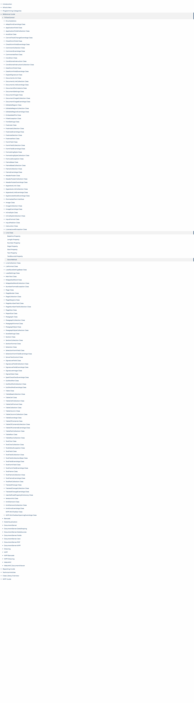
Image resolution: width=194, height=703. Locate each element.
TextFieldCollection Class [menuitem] (15, 455)
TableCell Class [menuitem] (11, 397)
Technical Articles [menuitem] (9, 572)
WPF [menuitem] (6, 552)
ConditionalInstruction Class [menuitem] (16, 61)
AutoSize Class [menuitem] (11, 34)
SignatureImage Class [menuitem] (14, 371)
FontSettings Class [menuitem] (12, 122)
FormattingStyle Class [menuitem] (14, 152)
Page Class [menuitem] (10, 290)
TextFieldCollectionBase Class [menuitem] (17, 458)
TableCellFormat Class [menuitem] (14, 404)
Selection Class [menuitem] (11, 347)
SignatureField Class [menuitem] (13, 360)
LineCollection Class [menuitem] (13, 263)
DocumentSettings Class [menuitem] (15, 91)
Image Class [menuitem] (10, 202)
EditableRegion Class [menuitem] (13, 105)
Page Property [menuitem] (12, 246)
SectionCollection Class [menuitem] (14, 340)
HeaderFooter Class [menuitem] (13, 175)
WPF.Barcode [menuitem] (9, 555)
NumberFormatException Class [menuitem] (17, 286)
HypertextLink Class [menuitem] (13, 186)
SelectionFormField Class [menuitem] (15, 350)
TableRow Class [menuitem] (11, 434)
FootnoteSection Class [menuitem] (14, 135)
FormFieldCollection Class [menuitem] (15, 145)
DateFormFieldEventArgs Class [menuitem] (17, 71)
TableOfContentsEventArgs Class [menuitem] (18, 428)
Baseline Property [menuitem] (13, 236)
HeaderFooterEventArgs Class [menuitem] (16, 182)
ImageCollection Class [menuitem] (14, 206)
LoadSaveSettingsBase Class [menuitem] (16, 270)
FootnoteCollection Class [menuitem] (15, 128)
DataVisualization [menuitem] (10, 522)
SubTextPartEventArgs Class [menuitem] (16, 387)
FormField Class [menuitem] (11, 142)
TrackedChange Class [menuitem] (13, 485)
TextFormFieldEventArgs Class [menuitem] (17, 468)
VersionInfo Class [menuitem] (12, 498)
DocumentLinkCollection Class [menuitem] (17, 81)
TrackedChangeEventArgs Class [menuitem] (17, 492)
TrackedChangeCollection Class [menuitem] (17, 488)
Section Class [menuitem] (10, 337)
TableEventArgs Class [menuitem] (13, 418)
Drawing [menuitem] (7, 549)
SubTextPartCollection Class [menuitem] (16, 384)
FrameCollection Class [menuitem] (14, 169)
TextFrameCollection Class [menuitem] (15, 475)
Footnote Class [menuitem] (11, 125)
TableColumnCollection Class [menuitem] (16, 414)
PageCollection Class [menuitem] (13, 296)
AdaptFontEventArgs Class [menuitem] (15, 24)
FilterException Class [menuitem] (13, 118)
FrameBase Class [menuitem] (12, 162)
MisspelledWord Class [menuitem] (14, 280)
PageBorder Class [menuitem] (12, 293)
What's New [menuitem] (7, 7)
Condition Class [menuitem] (11, 58)
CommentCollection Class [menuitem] (15, 48)
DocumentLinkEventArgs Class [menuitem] (17, 85)
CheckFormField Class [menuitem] (14, 41)
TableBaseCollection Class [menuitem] (15, 394)
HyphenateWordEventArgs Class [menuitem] (18, 196)
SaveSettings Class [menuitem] (12, 334)
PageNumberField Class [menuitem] (14, 303)
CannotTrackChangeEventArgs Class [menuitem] (19, 38)
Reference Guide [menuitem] (9, 14)
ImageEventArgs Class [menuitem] (14, 209)
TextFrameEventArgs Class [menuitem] (15, 478)
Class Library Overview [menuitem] (11, 576)
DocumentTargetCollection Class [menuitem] (18, 98)
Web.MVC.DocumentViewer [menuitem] (14, 565)
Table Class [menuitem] (10, 391)
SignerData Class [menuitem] (12, 374)
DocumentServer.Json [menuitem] (12, 539)
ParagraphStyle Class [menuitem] (13, 327)
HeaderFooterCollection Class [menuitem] (16, 179)
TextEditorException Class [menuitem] (15, 448)
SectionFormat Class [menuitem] (13, 344)
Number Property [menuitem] (13, 243)
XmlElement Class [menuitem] (12, 502)
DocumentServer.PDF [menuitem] (12, 542)
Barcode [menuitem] (7, 518)
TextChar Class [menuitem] (11, 441)
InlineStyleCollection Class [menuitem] (15, 216)
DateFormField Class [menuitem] (13, 68)
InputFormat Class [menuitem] (12, 219)
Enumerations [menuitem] (11, 21)
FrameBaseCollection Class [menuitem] (15, 165)
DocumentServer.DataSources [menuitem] (15, 532)
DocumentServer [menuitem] (10, 525)
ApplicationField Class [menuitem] (14, 28)
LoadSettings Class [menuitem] (13, 273)
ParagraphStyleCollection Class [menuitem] (17, 330)
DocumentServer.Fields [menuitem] (12, 535)
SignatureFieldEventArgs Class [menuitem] (17, 367)
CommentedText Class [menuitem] (14, 54)
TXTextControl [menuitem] (9, 17)
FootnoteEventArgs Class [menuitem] (15, 132)
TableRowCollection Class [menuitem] (15, 438)
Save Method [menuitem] (12, 259)
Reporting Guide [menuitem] (9, 569)
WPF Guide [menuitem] (7, 579)
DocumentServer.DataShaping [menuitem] (15, 528)
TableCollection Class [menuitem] (13, 407)
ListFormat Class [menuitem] (12, 266)
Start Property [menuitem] (12, 249)
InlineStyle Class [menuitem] (12, 212)
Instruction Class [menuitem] (12, 226)
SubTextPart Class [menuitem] (12, 381)
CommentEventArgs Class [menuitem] (15, 51)
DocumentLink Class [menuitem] (13, 78)
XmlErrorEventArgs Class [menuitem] (15, 508)
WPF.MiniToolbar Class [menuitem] (14, 512)
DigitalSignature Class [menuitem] (14, 75)
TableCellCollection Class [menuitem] (15, 401)
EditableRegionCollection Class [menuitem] (17, 108)
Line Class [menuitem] (9, 233)
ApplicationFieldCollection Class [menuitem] (17, 31)
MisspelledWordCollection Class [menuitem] (17, 283)
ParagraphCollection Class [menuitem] (15, 320)
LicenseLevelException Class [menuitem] (16, 229)
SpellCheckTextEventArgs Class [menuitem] (17, 377)
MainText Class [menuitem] (11, 276)
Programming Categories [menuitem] (12, 11)
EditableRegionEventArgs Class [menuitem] (17, 112)
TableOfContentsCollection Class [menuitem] (18, 424)
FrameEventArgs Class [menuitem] (14, 172)
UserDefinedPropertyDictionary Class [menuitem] (19, 495)
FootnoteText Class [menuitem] (12, 138)
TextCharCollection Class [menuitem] (15, 444)
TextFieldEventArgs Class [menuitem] (15, 461)
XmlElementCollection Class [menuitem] (16, 505)
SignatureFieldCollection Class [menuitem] (17, 364)
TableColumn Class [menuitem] (13, 411)
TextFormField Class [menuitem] (13, 465)
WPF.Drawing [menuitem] (9, 559)
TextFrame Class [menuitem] (12, 471)
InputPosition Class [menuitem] (13, 223)
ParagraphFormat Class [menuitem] (14, 323)
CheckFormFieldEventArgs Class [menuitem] (18, 44)
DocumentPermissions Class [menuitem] (16, 88)
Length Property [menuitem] (13, 239)
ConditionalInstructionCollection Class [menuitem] (20, 65)
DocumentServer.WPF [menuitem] (12, 545)
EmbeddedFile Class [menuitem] (13, 115)
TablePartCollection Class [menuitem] (15, 431)
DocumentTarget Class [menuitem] (14, 95)
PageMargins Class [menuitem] (13, 300)
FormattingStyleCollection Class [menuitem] (17, 155)
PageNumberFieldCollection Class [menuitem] (18, 307)
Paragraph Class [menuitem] (11, 317)
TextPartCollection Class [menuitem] (14, 481)
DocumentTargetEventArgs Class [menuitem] (18, 101)
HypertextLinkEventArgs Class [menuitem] (17, 192)
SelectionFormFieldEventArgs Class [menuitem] (19, 354)
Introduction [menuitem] (7, 4)
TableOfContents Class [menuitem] (14, 421)
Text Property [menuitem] (12, 253)
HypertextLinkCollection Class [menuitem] (17, 189)
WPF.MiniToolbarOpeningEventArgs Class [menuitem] (21, 515)
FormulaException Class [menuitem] (14, 159)
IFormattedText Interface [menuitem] (15, 199)
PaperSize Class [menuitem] (11, 313)
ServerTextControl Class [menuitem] (14, 357)
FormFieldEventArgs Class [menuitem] (15, 149)
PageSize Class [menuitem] (11, 310)
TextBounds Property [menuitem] (15, 256)
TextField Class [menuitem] (11, 451)
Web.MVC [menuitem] (7, 562)
